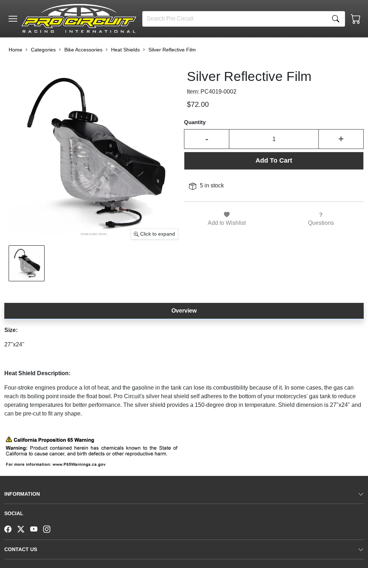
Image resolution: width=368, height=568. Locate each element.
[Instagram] (49, 528)
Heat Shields (125, 50)
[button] (13, 18)
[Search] (335, 19)
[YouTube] (36, 528)
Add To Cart (274, 160)
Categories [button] (43, 50)
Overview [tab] (184, 311)
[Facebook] (10, 528)
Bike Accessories (83, 50)
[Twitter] (23, 528)
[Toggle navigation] (13, 18)
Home (15, 50)
